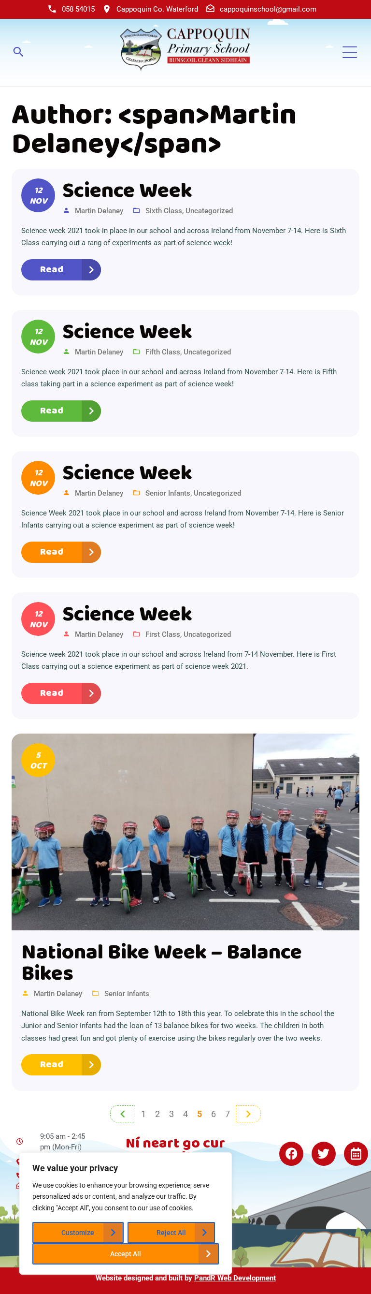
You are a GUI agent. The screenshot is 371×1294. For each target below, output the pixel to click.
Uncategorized (209, 210)
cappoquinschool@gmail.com (268, 9)
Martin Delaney (99, 210)
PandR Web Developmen (233, 1278)
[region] (125, 1213)
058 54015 (78, 9)
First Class (162, 634)
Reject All (171, 1232)
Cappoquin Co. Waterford (157, 9)
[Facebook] (291, 1154)
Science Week (127, 191)
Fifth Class (162, 352)
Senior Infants (167, 493)
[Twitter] (324, 1154)
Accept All (125, 1254)
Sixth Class (163, 210)
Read (51, 269)
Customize (77, 1232)
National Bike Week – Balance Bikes (161, 963)
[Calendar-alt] (356, 1154)
